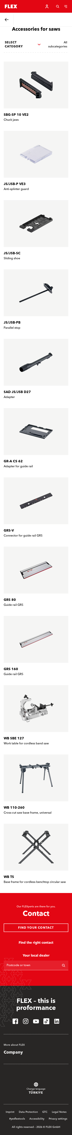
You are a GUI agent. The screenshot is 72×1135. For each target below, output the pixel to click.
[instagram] (25, 1021)
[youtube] (36, 1021)
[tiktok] (46, 1021)
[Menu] (66, 6)
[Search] (58, 6)
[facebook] (15, 1021)
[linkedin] (57, 1021)
